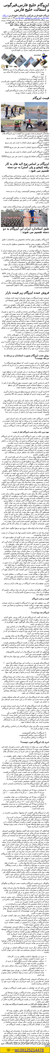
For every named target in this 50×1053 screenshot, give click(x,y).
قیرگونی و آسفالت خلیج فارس (27, 18)
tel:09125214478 (29, 1050)
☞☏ (25, 1050)
